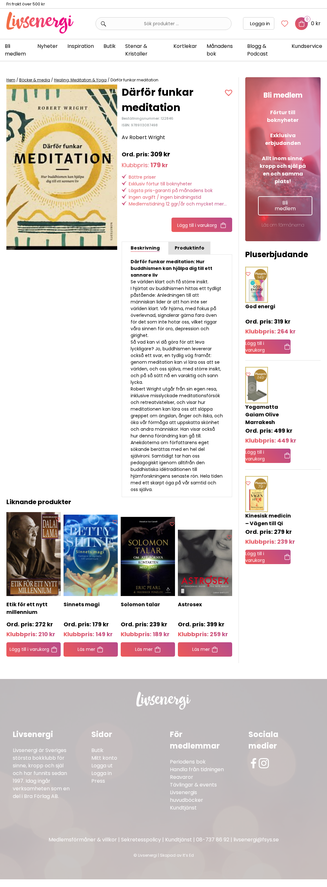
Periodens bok (188, 761)
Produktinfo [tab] (189, 248)
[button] (229, 92)
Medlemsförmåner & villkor (83, 839)
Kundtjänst (183, 807)
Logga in (260, 23)
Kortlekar (185, 46)
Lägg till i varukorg (197, 225)
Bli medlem (15, 49)
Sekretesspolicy (141, 839)
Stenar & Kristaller (136, 49)
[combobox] (163, 23)
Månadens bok (220, 49)
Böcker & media (34, 80)
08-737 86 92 (212, 839)
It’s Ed (188, 855)
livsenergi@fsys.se (256, 839)
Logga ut (102, 765)
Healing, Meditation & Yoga (80, 80)
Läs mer (86, 649)
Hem (10, 80)
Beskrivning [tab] (145, 248)
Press (98, 781)
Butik (97, 750)
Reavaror (181, 777)
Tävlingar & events (193, 784)
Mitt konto (104, 758)
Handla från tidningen (197, 769)
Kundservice (307, 46)
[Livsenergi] (39, 31)
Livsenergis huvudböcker (186, 796)
